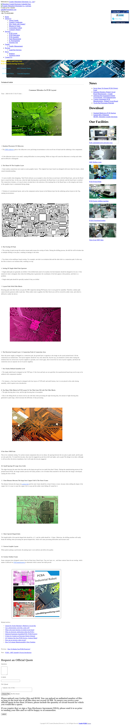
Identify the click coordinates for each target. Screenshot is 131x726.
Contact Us (8, 57)
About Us (8, 18)
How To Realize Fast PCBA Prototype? (19, 649)
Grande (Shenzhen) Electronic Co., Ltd (21, 2)
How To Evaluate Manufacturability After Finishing (20, 642)
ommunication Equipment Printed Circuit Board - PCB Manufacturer (104, 96)
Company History (15, 29)
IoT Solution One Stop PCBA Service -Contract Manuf (21, 638)
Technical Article (14, 55)
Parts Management (15, 39)
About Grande (13, 20)
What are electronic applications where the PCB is (19, 632)
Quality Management (16, 46)
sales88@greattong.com (8, 9)
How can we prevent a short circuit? (15, 640)
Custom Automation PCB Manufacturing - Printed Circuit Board (105, 100)
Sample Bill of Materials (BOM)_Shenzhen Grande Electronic (105, 116)
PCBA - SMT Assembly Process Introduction (18, 652)
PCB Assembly (14, 37)
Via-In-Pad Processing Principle (103, 103)
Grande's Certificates (15, 22)
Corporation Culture (15, 28)
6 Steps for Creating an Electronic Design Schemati (20, 636)
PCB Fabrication (14, 35)
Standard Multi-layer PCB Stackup (104, 113)
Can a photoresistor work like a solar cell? (17, 628)
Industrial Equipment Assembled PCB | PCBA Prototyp (21, 634)
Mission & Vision (14, 26)
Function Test (13, 42)
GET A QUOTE (6, 78)
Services (7, 31)
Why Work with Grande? (17, 24)
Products (12, 53)
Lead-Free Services (15, 50)
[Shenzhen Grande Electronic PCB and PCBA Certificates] (104, 143)
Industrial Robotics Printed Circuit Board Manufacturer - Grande (104, 93)
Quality (7, 44)
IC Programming (14, 41)
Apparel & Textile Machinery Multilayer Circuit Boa (20, 626)
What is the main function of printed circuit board (19, 630)
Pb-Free (7, 48)
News (7, 52)
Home (7, 17)
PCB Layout (13, 33)
